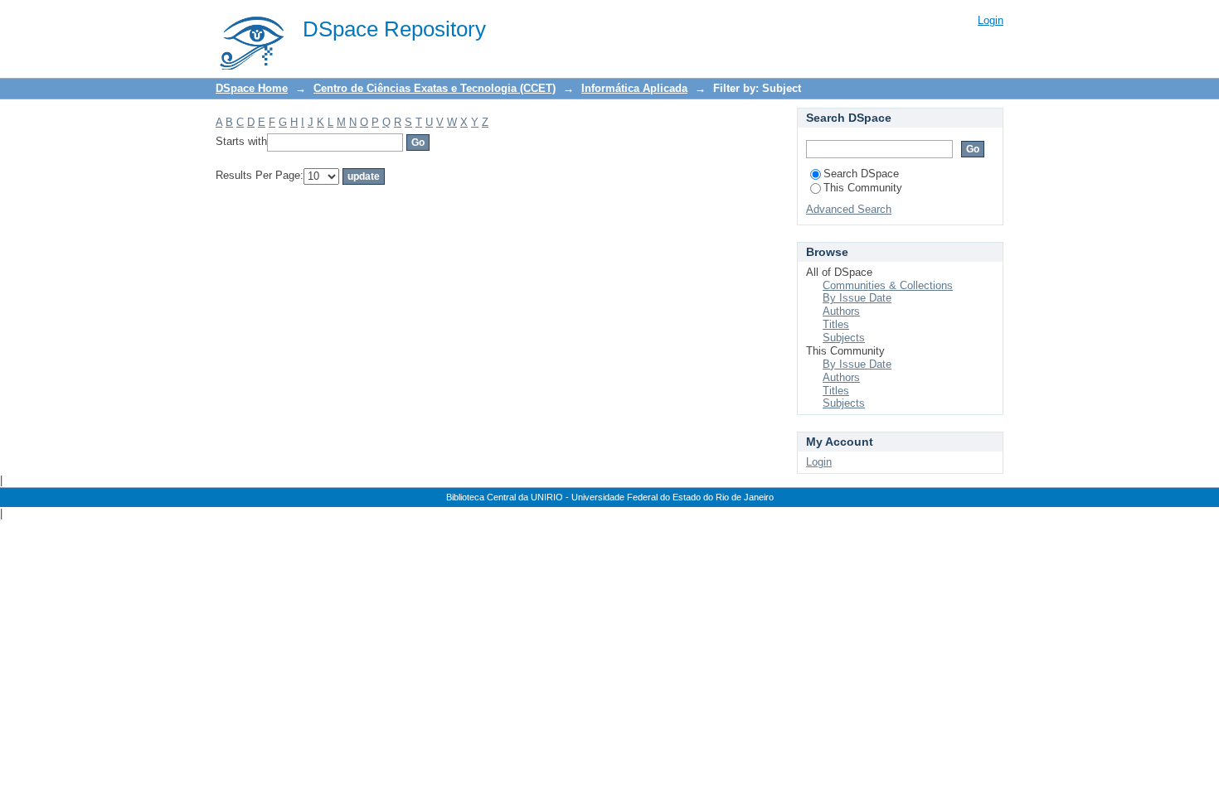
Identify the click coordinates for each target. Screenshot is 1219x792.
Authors (841, 311)
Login (990, 20)
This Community (862, 187)
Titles (836, 324)
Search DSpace (861, 173)
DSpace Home (252, 88)
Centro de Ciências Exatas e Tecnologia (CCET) (434, 88)
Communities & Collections (888, 285)
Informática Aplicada (634, 88)
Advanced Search (848, 209)
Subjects (844, 337)
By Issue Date (857, 298)
